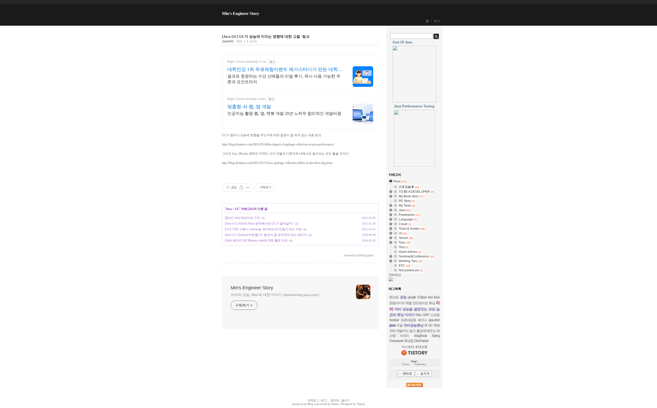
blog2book (420, 336)
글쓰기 (345, 400)
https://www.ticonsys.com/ (246, 99)
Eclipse (422, 297)
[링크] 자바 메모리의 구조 (242, 218)
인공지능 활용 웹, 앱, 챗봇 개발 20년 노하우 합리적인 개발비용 (284, 113)
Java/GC (228, 41)
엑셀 (408, 303)
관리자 (335, 400)
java (392, 325)
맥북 (436, 325)
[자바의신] (391, 280)
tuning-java (298, 403)
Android (394, 320)
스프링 (435, 315)
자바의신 (395, 275)
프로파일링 (408, 320)
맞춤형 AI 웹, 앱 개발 (249, 106)
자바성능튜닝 (413, 325)
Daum (335, 403)
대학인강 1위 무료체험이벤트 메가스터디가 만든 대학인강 (284, 69)
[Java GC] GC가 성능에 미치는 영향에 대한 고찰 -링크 (266, 37)
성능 (403, 297)
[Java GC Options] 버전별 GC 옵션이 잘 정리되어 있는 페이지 (266, 235)
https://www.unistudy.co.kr (246, 61)
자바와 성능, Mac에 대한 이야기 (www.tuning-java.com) (275, 295)
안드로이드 (420, 303)
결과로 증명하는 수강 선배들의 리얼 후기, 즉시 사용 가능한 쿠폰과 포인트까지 (283, 79)
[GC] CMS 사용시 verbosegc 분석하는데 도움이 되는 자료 (263, 229)
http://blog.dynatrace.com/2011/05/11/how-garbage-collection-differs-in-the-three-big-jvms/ (277, 163)
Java (229, 209)
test (430, 297)
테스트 (394, 297)
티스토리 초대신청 (414, 347)
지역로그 (313, 400)
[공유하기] (241, 187)
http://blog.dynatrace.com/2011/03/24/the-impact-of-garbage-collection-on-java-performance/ (278, 144)
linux (437, 297)
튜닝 (432, 303)
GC (237, 209)
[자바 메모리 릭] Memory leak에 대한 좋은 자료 (256, 240)
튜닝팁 (408, 341)
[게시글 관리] (248, 187)
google (412, 297)
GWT (425, 315)
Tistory (361, 403)
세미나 (422, 320)
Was (418, 315)
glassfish (434, 320)
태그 (437, 21)
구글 (399, 325)
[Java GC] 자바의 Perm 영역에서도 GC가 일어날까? (259, 223)
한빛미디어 (397, 303)
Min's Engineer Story (240, 13)
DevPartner (421, 341)
